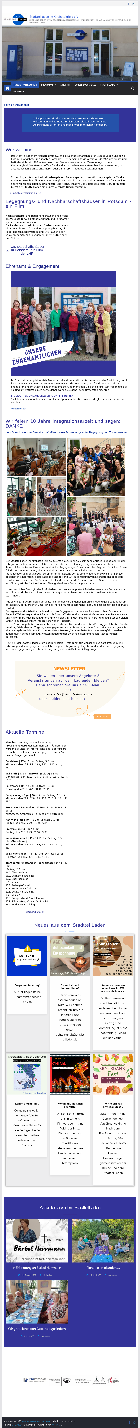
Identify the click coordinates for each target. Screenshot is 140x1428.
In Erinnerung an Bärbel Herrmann (37, 1268)
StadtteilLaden (108, 85)
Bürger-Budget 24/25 (85, 85)
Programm (47, 85)
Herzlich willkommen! (25, 85)
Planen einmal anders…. (103, 1268)
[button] (54, 85)
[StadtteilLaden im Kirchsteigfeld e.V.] (7, 88)
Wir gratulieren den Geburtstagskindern (37, 1329)
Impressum (18, 91)
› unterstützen (18, 408)
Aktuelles (65, 85)
